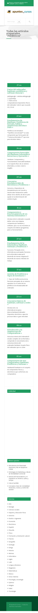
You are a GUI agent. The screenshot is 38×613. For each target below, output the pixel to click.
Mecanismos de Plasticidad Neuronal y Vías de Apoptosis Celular (18, 467)
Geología (11, 545)
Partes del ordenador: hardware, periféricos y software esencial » (17, 91)
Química (11, 582)
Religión (11, 585)
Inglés (10, 559)
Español (11, 527)
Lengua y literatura (15, 565)
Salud (10, 588)
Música (11, 574)
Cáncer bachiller (14, 483)
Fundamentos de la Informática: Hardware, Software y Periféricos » (17, 245)
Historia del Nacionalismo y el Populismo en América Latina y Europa (18, 478)
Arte (10, 504)
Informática (12, 556)
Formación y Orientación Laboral (19, 536)
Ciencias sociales (14, 510)
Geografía (12, 542)
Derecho (11, 515)
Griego (11, 547)
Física (10, 533)
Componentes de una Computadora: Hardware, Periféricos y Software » (18, 362)
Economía (12, 521)
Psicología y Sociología (16, 580)
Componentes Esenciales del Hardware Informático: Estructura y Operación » (18, 154)
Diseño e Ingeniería (15, 518)
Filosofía (11, 530)
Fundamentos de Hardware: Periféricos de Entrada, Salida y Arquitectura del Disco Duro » (17, 123)
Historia (11, 550)
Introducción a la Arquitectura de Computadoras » (14, 331)
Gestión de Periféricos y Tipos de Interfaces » (17, 275)
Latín (10, 562)
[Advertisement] (19, 60)
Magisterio (12, 568)
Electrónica (12, 524)
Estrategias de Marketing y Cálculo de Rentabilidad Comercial (19, 473)
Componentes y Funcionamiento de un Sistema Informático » (17, 214)
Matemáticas (13, 571)
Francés (11, 539)
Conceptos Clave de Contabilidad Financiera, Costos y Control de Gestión (19, 487)
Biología (11, 507)
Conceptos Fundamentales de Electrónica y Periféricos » (18, 183)
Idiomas (11, 553)
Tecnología (12, 591)
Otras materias (13, 577)
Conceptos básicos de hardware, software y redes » (18, 303)
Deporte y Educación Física (17, 513)
